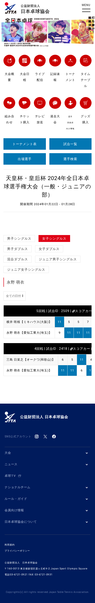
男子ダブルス (17, 249)
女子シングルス (54, 238)
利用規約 (10, 544)
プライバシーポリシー (17, 550)
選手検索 (70, 159)
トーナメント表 (24, 144)
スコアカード (83, 348)
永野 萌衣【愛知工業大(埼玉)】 (29, 332)
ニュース (11, 464)
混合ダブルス (17, 259)
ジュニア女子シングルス (26, 269)
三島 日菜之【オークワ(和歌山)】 (30, 359)
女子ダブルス (49, 249)
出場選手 (25, 159)
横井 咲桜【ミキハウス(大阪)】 (29, 322)
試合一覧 (70, 144)
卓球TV (10, 475)
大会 (8, 452)
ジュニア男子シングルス (58, 259)
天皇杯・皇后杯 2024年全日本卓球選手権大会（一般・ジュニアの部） (47, 186)
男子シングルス (19, 238)
